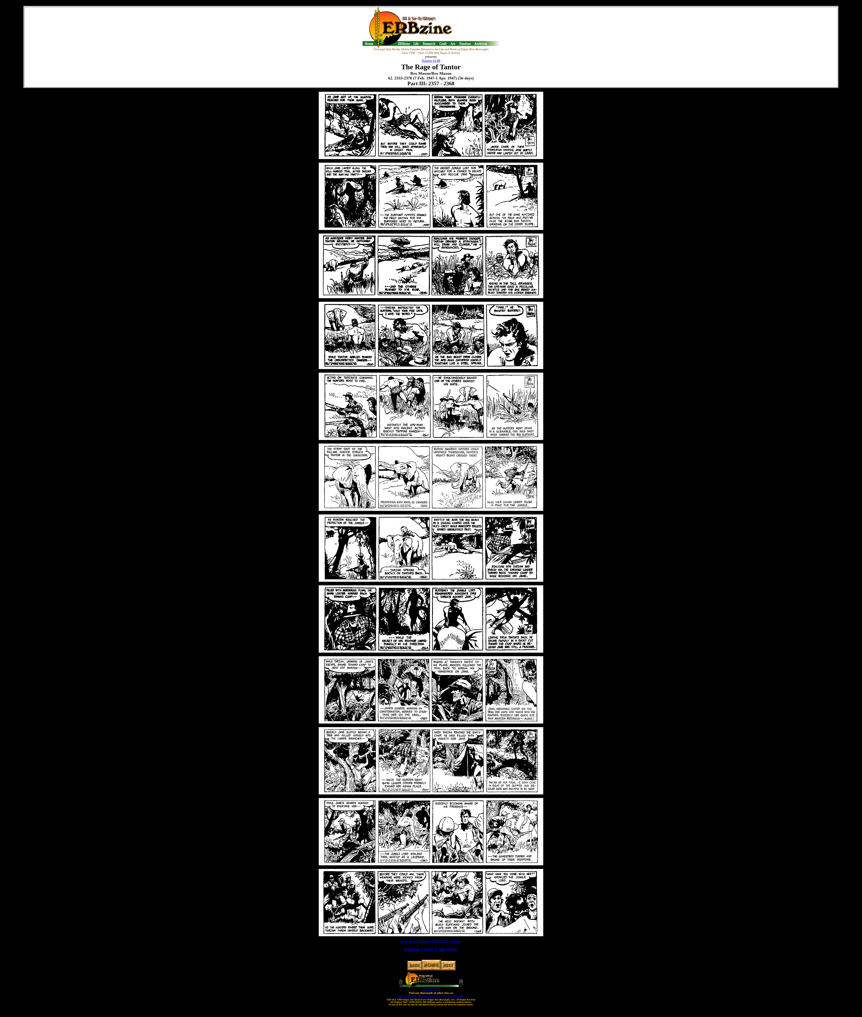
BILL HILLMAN (431, 989)
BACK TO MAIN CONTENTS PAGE (431, 942)
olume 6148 (431, 61)
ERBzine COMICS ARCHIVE (431, 949)
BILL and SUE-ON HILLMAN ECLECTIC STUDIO (431, 996)
